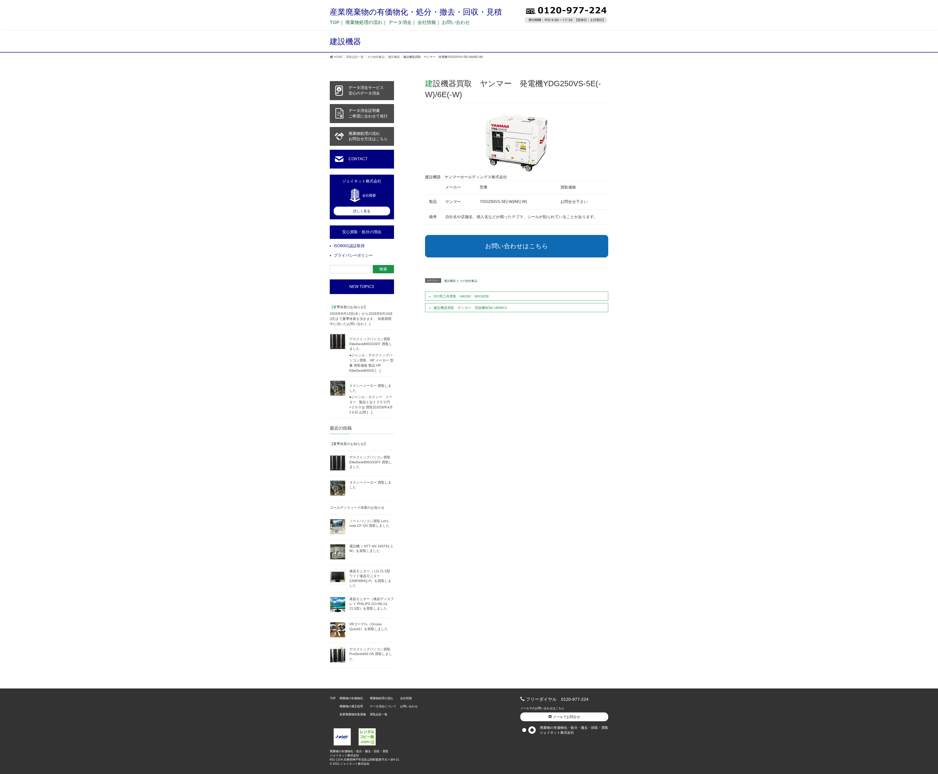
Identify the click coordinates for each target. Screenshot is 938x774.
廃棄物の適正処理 (351, 706)
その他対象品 (468, 281)
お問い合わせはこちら (516, 246)
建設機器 (450, 281)
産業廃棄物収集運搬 (353, 714)
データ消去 (400, 22)
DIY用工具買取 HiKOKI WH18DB (461, 296)
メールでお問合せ (566, 717)
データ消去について (383, 706)
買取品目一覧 (378, 714)
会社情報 (426, 22)
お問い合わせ (456, 22)
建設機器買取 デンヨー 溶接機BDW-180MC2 (470, 308)
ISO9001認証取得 (349, 246)
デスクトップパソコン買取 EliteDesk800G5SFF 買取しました (370, 343)
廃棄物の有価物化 (351, 698)
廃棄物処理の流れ (364, 22)
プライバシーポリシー (353, 255)
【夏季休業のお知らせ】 (348, 307)
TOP (335, 22)
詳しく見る (361, 211)
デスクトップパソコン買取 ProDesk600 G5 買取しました (370, 654)
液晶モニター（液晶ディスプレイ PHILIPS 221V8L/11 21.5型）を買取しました (371, 603)
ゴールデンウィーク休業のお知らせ (357, 507)
